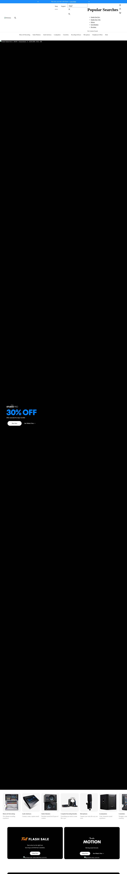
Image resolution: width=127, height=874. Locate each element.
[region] (64, 806)
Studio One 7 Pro (95, 20)
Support (63, 6)
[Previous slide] (38, 1)
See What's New (29, 423)
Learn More (73, 1)
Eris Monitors (94, 24)
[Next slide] (88, 1)
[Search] (15, 18)
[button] (120, 13)
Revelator (93, 27)
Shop (56, 6)
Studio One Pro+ (95, 17)
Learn (70, 6)
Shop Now (35, 853)
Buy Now (14, 423)
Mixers (93, 22)
